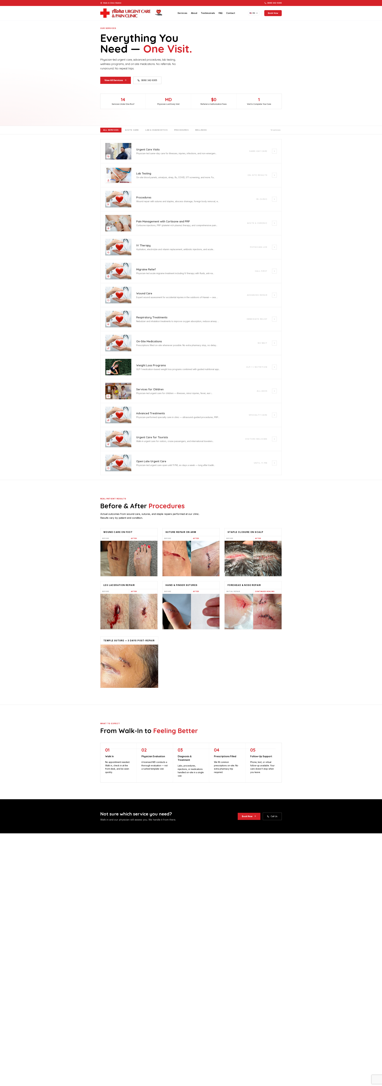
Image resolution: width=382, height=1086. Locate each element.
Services (182, 13)
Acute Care (132, 130)
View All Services (113, 80)
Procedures (181, 130)
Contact (230, 13)
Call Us (274, 816)
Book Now (273, 13)
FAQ (221, 13)
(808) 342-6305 (149, 80)
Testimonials (208, 13)
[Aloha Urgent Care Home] (132, 13)
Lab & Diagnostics (156, 130)
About (194, 13)
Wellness (201, 130)
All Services (110, 130)
